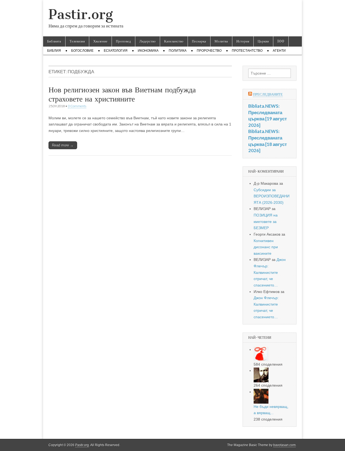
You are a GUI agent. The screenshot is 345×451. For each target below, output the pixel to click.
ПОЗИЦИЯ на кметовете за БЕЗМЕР (266, 221)
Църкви (263, 41)
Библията (54, 41)
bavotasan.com (284, 445)
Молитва (221, 41)
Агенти (279, 51)
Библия (54, 51)
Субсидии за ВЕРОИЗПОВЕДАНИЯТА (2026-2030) (271, 196)
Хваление (100, 41)
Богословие (82, 51)
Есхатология (115, 51)
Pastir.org (81, 14)
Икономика (148, 51)
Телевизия (77, 41)
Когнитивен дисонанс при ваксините (266, 247)
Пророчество (209, 51)
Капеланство (174, 41)
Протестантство (247, 51)
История (242, 41)
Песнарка (199, 41)
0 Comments (77, 106)
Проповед (123, 41)
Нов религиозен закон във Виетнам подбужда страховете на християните (122, 94)
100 (280, 41)
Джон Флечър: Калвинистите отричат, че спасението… (270, 272)
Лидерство (147, 41)
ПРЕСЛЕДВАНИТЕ (268, 94)
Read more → (63, 145)
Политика (178, 51)
